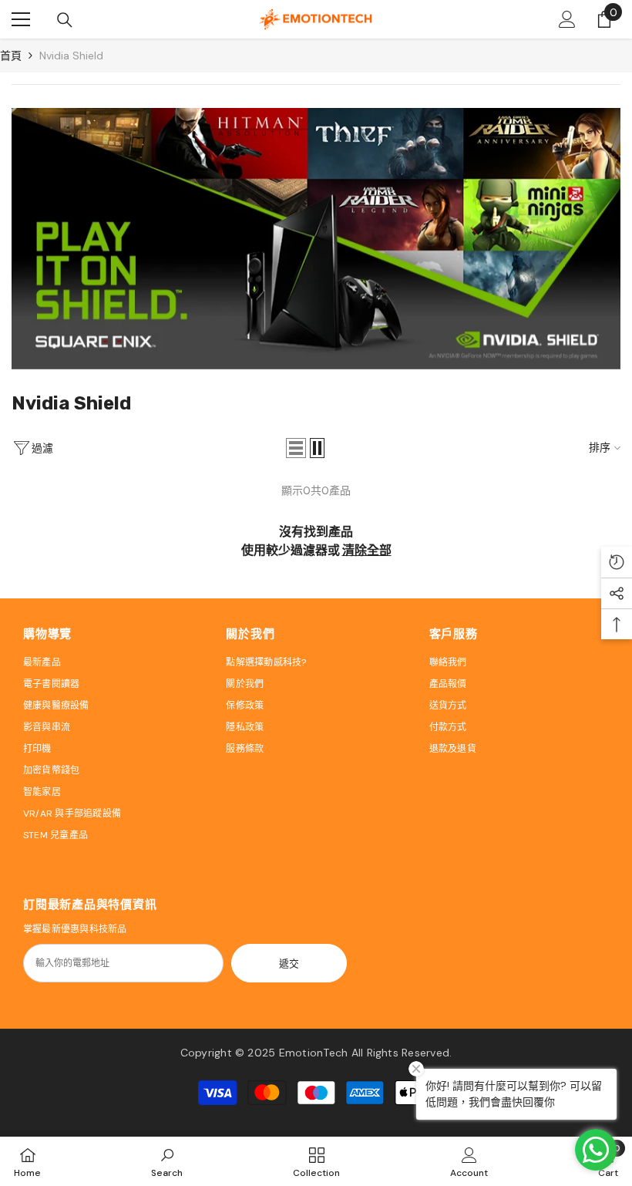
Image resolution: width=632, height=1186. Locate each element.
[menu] (21, 19)
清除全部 (367, 550)
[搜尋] (64, 20)
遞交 (289, 963)
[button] (296, 448)
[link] (316, 238)
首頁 (11, 55)
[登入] (567, 19)
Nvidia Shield (71, 55)
